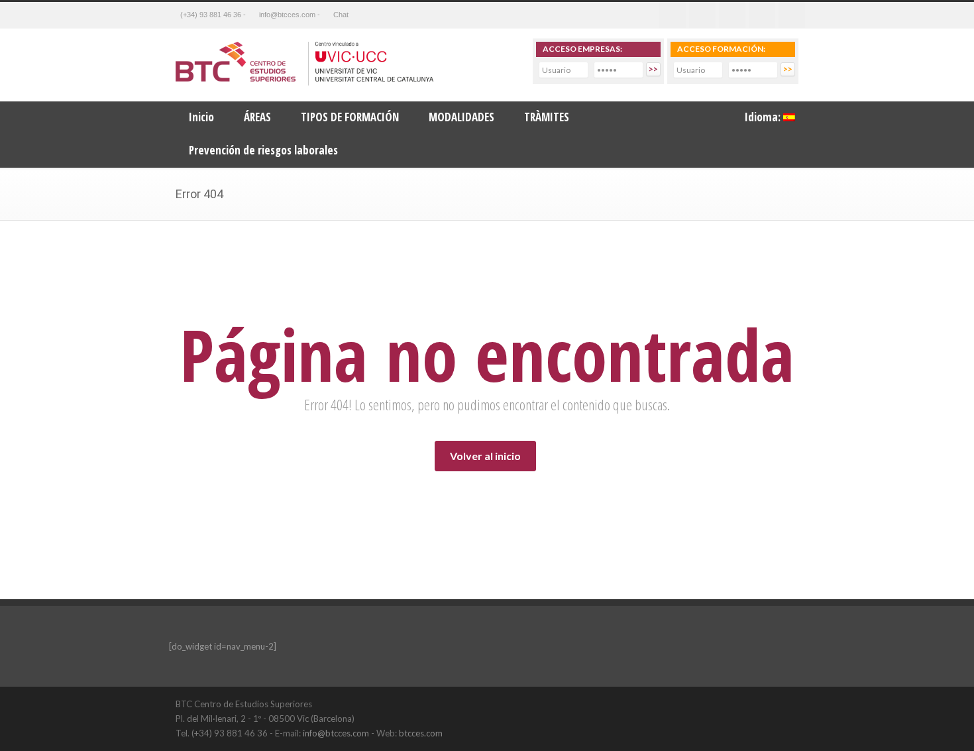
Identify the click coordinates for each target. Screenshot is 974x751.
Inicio (201, 117)
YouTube (785, 703)
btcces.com (421, 733)
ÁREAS (257, 117)
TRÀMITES (546, 117)
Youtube (762, 15)
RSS (792, 15)
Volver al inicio (485, 455)
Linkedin (732, 15)
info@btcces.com (336, 733)
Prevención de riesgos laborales (263, 150)
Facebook (672, 15)
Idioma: (764, 117)
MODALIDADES (461, 117)
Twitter (702, 15)
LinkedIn (758, 703)
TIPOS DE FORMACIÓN (350, 117)
